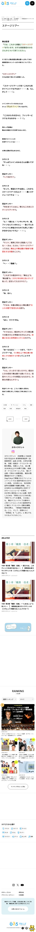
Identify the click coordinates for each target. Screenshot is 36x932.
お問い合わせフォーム (18, 909)
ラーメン (24, 828)
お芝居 (5, 405)
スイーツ (15, 828)
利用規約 (21, 895)
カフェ (14, 832)
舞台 (25, 408)
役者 (4, 408)
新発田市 (18, 408)
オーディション (14, 405)
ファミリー (7, 836)
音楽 (32, 836)
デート (16, 836)
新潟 (11, 408)
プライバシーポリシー (7, 895)
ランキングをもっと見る (18, 786)
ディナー (22, 832)
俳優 (31, 405)
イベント (7, 828)
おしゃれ (24, 836)
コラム (24, 405)
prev (10, 419)
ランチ (6, 832)
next (26, 419)
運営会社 (21, 892)
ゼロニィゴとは (6, 892)
